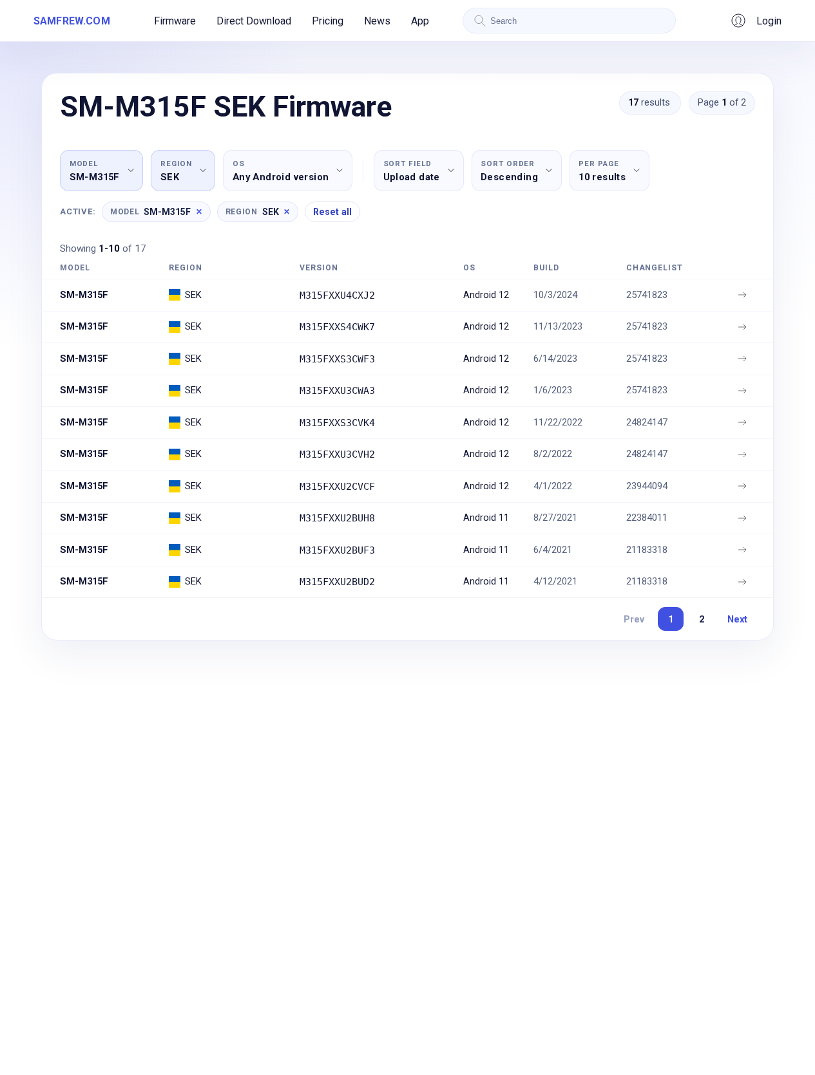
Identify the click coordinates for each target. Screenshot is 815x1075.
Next (737, 619)
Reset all (332, 212)
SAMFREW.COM (72, 21)
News (377, 21)
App (420, 21)
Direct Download (253, 21)
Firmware (175, 21)
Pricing (327, 21)
